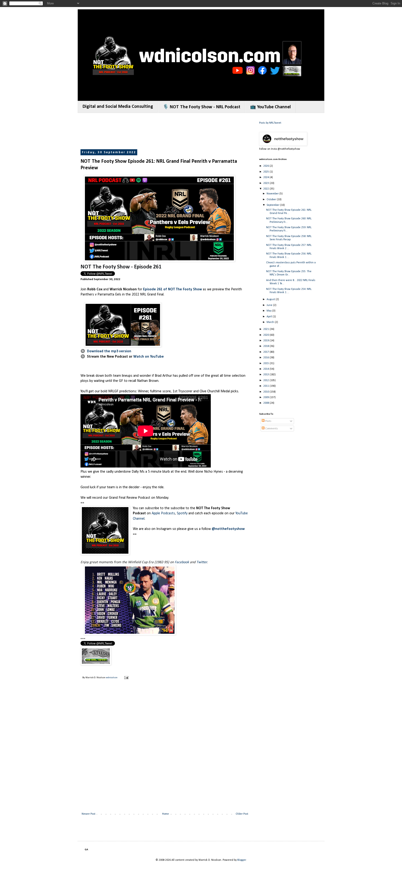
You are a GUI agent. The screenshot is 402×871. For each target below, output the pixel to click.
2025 (266, 171)
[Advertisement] (165, 131)
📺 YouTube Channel (270, 107)
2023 (266, 183)
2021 (266, 329)
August (271, 299)
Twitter (201, 562)
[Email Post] (126, 677)
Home (165, 814)
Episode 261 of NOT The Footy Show (172, 289)
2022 (266, 188)
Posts (268, 421)
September (273, 205)
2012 (266, 380)
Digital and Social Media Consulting (118, 106)
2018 (266, 346)
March (271, 322)
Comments (271, 428)
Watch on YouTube (148, 357)
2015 (266, 363)
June (270, 305)
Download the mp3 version (109, 351)
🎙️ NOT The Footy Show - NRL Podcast (201, 107)
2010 (266, 391)
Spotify (182, 513)
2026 (266, 166)
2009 (266, 397)
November (273, 193)
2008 (266, 403)
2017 (266, 352)
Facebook (182, 562)
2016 (266, 357)
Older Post (242, 814)
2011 (266, 386)
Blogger (241, 860)
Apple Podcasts (163, 513)
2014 (266, 369)
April (270, 316)
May (269, 310)
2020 (266, 335)
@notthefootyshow (228, 529)
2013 (266, 374)
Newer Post (88, 814)
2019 (266, 340)
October (272, 199)
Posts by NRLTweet (270, 123)
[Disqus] (164, 749)
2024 (266, 177)
